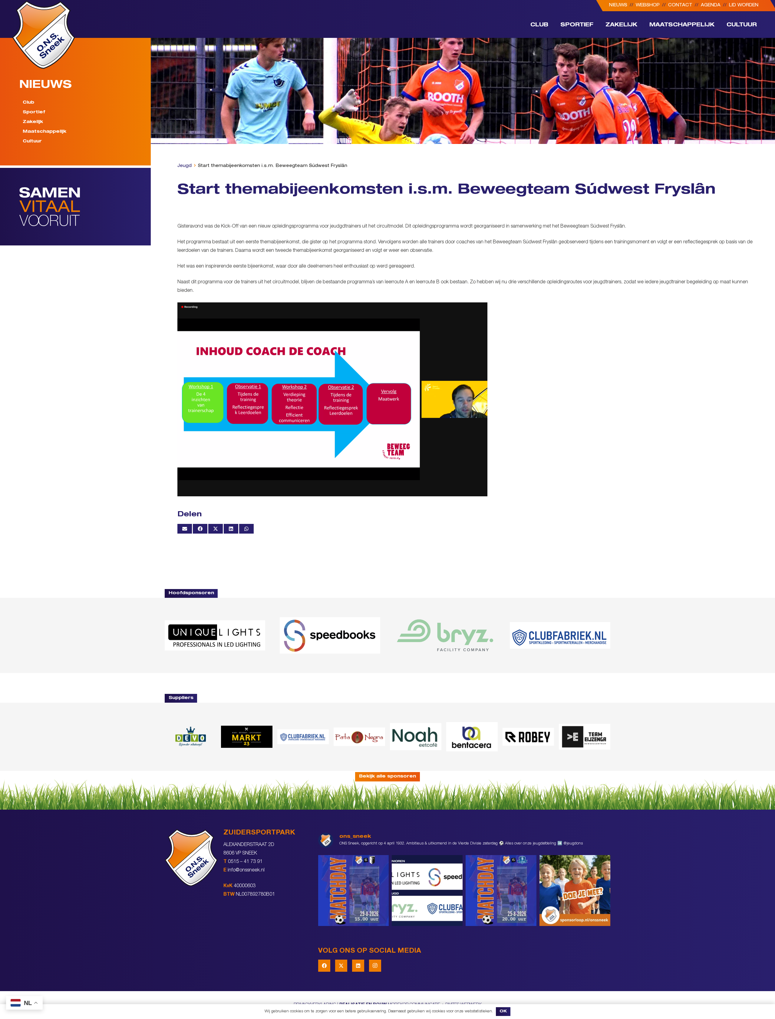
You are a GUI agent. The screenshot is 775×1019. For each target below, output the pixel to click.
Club (28, 103)
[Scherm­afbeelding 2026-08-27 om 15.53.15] (528, 736)
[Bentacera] (472, 736)
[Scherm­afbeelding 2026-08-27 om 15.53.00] (215, 635)
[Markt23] (246, 737)
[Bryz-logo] (445, 635)
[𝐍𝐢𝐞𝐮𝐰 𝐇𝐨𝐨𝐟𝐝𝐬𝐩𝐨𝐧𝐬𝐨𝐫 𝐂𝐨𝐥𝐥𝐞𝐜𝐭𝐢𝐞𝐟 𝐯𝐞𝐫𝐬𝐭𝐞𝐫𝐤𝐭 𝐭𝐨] (427, 890)
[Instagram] (375, 966)
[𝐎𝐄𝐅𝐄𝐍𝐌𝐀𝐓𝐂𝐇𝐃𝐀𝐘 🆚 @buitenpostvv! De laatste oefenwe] (501, 890)
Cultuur (32, 141)
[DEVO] (190, 737)
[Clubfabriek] (303, 736)
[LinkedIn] (358, 966)
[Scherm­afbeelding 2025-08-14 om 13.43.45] (359, 737)
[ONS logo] (43, 35)
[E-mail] (184, 529)
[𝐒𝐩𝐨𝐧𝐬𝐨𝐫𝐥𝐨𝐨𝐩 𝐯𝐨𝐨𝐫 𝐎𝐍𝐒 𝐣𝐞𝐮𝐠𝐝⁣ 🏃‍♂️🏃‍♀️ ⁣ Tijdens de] (574, 890)
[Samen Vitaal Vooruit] (85, 206)
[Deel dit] (200, 529)
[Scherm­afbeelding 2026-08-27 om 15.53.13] (584, 737)
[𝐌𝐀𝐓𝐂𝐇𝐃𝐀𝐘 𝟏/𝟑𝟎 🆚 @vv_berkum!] (353, 890)
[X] (341, 966)
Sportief (34, 112)
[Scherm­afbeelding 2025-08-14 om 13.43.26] (415, 736)
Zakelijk (33, 122)
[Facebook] (324, 966)
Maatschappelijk (44, 132)
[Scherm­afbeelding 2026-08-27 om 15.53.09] (560, 635)
